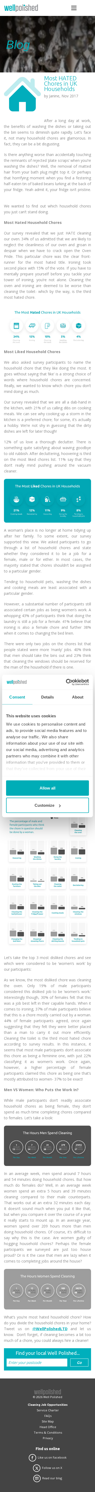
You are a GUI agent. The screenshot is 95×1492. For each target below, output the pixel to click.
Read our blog (52, 1478)
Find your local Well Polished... (48, 1353)
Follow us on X (52, 1468)
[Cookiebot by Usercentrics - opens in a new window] (67, 682)
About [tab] (78, 697)
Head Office (48, 1427)
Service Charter (48, 1410)
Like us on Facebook (52, 1457)
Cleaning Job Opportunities (48, 1404)
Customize (44, 805)
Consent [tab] (17, 697)
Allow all (47, 788)
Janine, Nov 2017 (63, 95)
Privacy (48, 1438)
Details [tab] (47, 697)
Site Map (48, 1421)
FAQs (47, 1416)
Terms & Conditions (48, 1432)
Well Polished (52, 1397)
